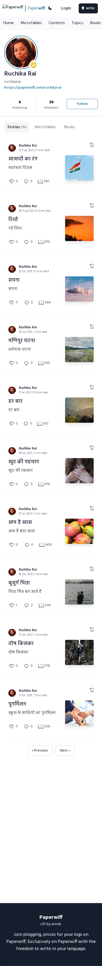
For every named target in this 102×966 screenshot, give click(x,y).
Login (66, 8)
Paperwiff (51, 917)
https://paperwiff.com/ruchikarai (32, 88)
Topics (77, 23)
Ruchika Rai (28, 145)
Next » (65, 751)
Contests (57, 23)
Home (8, 23)
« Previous (40, 751)
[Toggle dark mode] (50, 8)
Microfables (31, 23)
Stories (16, 127)
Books (69, 127)
